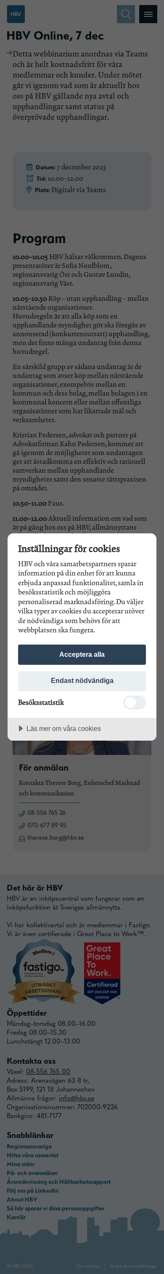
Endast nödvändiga (82, 680)
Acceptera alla (82, 654)
